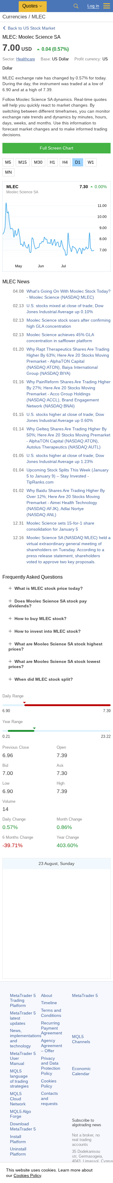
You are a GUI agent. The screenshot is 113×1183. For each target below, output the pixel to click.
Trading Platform (23, 1000)
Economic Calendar (81, 1071)
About (46, 995)
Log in (93, 6)
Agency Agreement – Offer (51, 1045)
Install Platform (18, 1139)
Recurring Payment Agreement (51, 1028)
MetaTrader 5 (85, 995)
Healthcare (25, 59)
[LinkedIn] (85, 1112)
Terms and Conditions (51, 1013)
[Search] (76, 6)
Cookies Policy (48, 1083)
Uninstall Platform (18, 1151)
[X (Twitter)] (95, 1102)
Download (23, 1126)
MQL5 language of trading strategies (19, 1078)
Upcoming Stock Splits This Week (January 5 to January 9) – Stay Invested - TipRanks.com (67, 476)
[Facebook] (75, 1102)
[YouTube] (75, 1112)
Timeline (49, 1002)
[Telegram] (85, 1102)
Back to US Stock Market (31, 28)
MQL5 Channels (81, 1039)
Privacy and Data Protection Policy (50, 1066)
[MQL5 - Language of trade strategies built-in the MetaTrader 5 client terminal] (9, 6)
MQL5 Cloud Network (18, 1098)
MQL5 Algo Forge (20, 1114)
